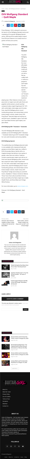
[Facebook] (8, 25)
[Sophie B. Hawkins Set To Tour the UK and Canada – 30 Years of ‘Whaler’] (6, 275)
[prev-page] (3, 289)
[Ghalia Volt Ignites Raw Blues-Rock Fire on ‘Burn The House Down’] (6, 267)
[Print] (23, 25)
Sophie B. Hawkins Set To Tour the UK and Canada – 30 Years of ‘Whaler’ (19, 274)
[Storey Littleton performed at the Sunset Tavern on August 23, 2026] (6, 355)
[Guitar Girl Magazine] (3, 21)
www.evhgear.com (22, 186)
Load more (14, 368)
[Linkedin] (19, 25)
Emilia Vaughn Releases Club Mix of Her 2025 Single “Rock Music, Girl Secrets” (19, 282)
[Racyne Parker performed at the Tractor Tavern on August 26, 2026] (6, 339)
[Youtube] (22, 446)
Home (3, 8)
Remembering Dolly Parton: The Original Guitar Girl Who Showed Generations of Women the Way (19, 346)
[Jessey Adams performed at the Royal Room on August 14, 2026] (6, 363)
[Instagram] (11, 446)
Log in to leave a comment (15, 298)
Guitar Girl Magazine (10, 21)
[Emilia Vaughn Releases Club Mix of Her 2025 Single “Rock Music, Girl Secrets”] (6, 283)
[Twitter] (12, 25)
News (6, 8)
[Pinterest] (15, 25)
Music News (4, 276)
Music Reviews (5, 269)
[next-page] (5, 289)
